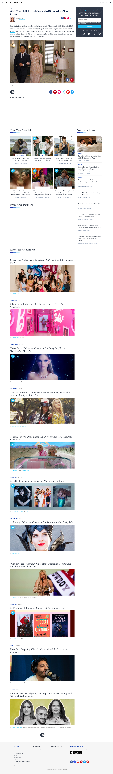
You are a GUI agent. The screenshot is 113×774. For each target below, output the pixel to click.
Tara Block (15, 470)
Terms (88, 22)
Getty (24, 426)
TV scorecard (39, 37)
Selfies (21, 97)
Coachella (14, 300)
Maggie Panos (21, 19)
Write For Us (17, 749)
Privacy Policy (93, 22)
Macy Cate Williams (17, 511)
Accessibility (17, 751)
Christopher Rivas (17, 683)
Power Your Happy (37, 749)
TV (17, 97)
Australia (53, 751)
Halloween (14, 388)
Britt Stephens (16, 426)
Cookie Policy (17, 765)
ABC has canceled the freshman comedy (34, 26)
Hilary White (16, 553)
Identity (13, 645)
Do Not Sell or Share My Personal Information (22, 762)
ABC (18, 85)
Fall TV (12, 97)
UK (52, 749)
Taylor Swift (14, 344)
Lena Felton (15, 293)
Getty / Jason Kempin (27, 382)
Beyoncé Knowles (16, 560)
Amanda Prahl (16, 638)
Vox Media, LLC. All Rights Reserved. (58, 769)
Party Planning (15, 256)
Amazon (25, 638)
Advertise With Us (18, 753)
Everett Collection (25, 470)
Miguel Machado (17, 727)
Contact (16, 759)
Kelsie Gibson (16, 382)
